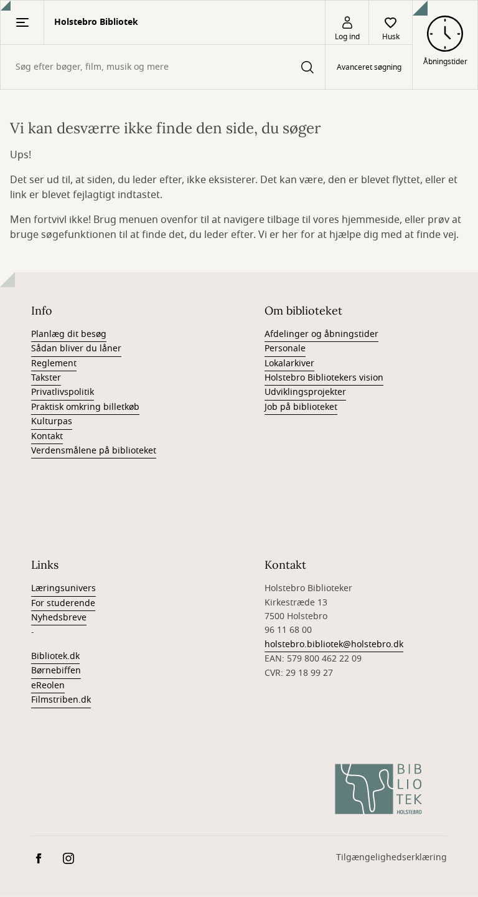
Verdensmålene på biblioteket (93, 450)
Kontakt (47, 436)
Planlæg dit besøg (68, 334)
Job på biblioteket (301, 407)
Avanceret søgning (369, 67)
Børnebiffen (56, 670)
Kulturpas (51, 421)
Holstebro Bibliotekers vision (324, 377)
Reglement (54, 363)
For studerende (63, 603)
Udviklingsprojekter (305, 392)
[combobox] (163, 67)
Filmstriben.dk (61, 699)
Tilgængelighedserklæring (391, 857)
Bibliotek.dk (55, 656)
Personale (285, 348)
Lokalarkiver (289, 363)
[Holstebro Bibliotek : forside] (378, 789)
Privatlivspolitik (62, 392)
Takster (46, 377)
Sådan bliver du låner (76, 348)
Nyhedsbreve (59, 617)
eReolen (48, 685)
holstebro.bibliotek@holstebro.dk (334, 644)
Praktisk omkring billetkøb (85, 407)
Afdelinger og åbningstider (321, 334)
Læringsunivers (63, 588)
